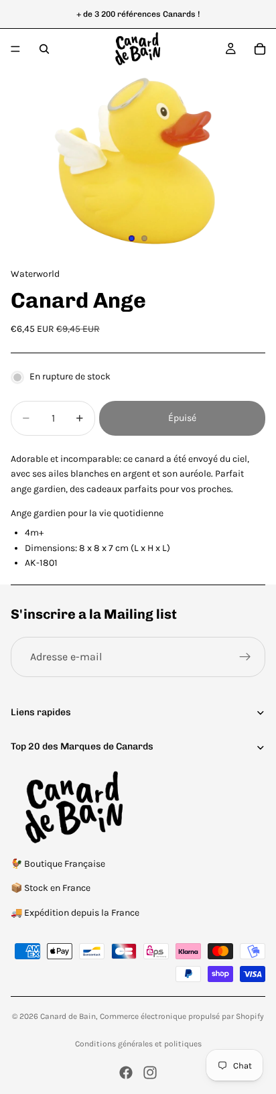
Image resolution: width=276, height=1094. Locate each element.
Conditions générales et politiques (138, 1043)
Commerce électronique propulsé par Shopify (182, 1016)
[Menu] (15, 49)
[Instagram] (150, 1073)
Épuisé (182, 418)
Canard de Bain (68, 1016)
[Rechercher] (44, 49)
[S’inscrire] (245, 657)
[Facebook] (126, 1073)
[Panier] (260, 49)
